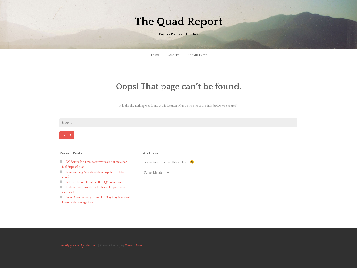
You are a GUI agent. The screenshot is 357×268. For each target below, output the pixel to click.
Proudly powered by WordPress (79, 245)
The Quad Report (178, 22)
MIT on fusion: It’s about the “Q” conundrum (94, 182)
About (173, 56)
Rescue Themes (134, 245)
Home (154, 56)
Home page (197, 56)
